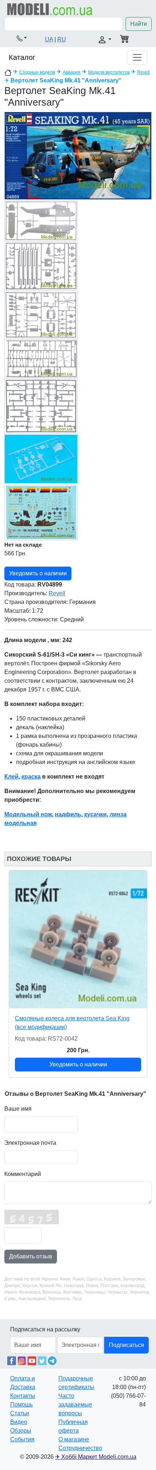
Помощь (21, 1404)
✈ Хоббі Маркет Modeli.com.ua (95, 1457)
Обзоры (20, 1431)
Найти (138, 24)
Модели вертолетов (109, 72)
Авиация (72, 72)
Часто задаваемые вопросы (75, 1404)
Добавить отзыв (30, 1256)
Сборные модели (37, 72)
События (22, 1439)
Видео (18, 1422)
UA (49, 39)
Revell (143, 72)
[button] (21, 38)
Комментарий (22, 1174)
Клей (11, 776)
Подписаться (126, 1345)
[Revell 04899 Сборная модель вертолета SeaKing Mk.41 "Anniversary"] (78, 155)
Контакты (22, 1396)
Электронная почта (30, 1143)
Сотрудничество (80, 1448)
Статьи (19, 1413)
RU (61, 39)
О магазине (73, 1439)
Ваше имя (18, 1109)
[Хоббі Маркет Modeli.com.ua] (50, 9)
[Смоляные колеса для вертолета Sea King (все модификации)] (78, 939)
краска (31, 776)
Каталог (22, 57)
